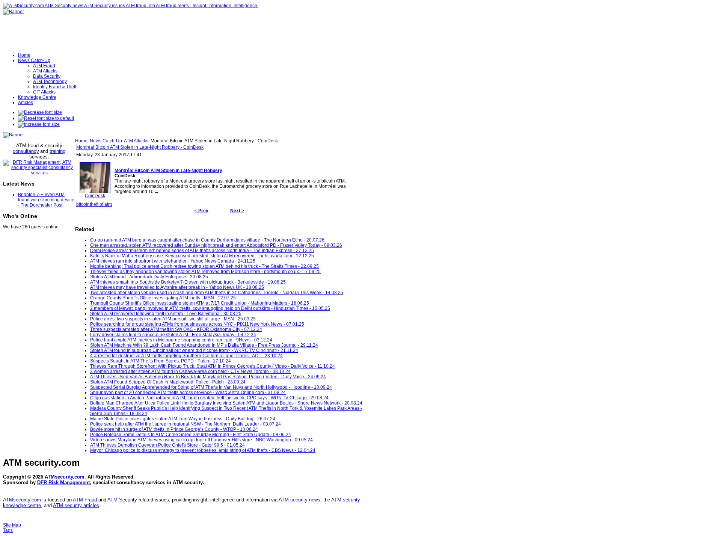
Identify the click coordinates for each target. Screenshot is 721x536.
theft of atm (101, 204)
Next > (237, 210)
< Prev (201, 210)
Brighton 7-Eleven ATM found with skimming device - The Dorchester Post (46, 200)
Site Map (12, 525)
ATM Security (122, 500)
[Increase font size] (39, 124)
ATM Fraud (85, 500)
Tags (8, 530)
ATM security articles (76, 505)
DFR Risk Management (63, 482)
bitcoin (83, 204)
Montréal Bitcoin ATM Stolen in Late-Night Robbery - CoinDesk (140, 147)
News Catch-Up (106, 140)
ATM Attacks (136, 140)
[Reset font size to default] (46, 118)
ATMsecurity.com (64, 477)
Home (81, 140)
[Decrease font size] (40, 112)
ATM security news (299, 500)
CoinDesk (95, 195)
